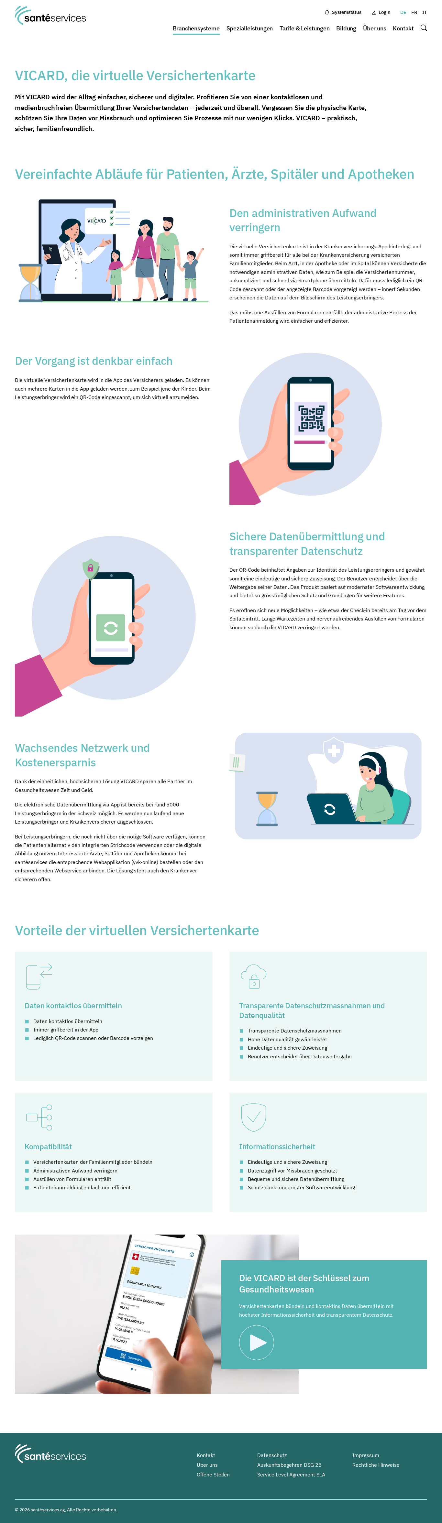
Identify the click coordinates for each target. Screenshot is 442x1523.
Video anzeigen (258, 1343)
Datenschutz (272, 1455)
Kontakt (403, 28)
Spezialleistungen (250, 28)
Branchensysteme (196, 28)
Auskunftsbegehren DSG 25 (289, 1465)
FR (414, 12)
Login (385, 12)
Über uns (374, 28)
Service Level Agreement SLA (291, 1474)
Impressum (365, 1455)
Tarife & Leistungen (304, 28)
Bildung (346, 28)
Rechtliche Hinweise (376, 1465)
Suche (424, 28)
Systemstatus (346, 12)
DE (403, 12)
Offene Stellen (213, 1474)
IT (424, 12)
